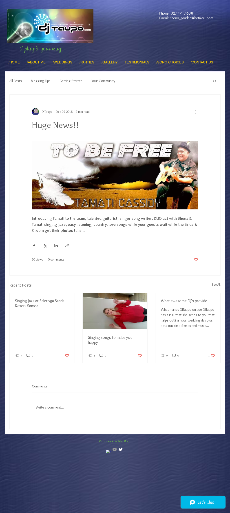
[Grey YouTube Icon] (114, 449)
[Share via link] (67, 245)
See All (216, 285)
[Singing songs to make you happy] (115, 311)
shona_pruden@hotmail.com (191, 18)
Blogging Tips (41, 81)
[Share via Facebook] (34, 245)
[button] (215, 81)
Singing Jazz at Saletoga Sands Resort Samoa (39, 303)
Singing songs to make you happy (110, 340)
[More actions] (195, 111)
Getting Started (71, 81)
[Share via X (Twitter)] (45, 245)
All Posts (15, 81)
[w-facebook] (108, 452)
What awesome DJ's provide (184, 300)
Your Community (103, 81)
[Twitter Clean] (120, 449)
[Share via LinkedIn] (56, 245)
